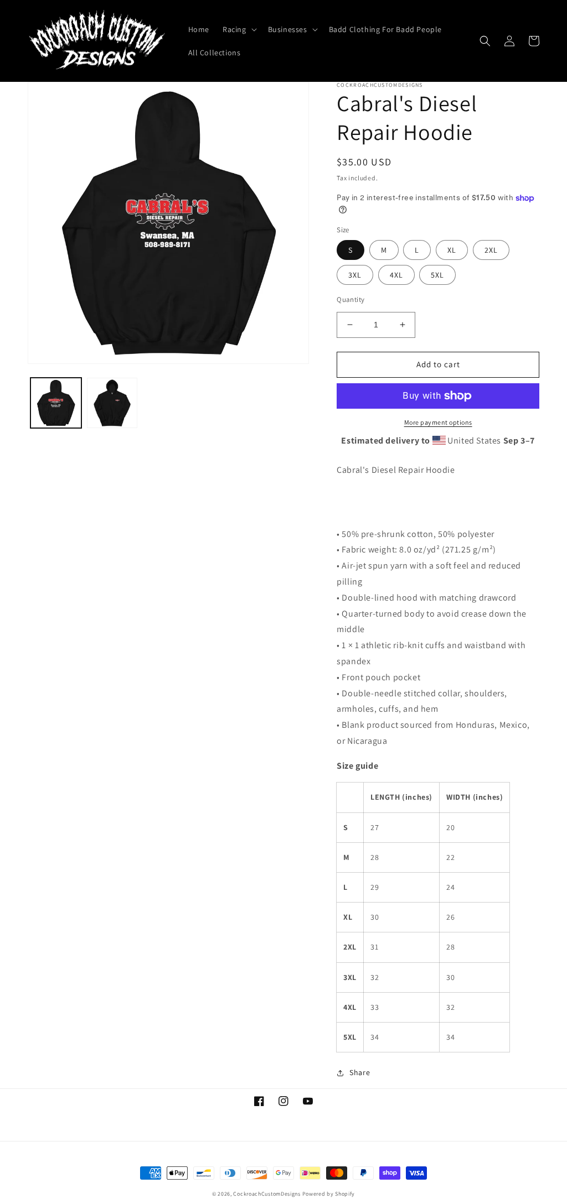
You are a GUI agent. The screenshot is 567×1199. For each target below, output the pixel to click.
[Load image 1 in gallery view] (55, 403)
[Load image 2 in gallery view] (112, 403)
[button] (238, 29)
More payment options (438, 422)
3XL (355, 275)
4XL (396, 275)
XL (451, 250)
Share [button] (359, 1072)
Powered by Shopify (328, 1193)
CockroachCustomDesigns (266, 1193)
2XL (491, 250)
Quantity (350, 299)
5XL (437, 275)
